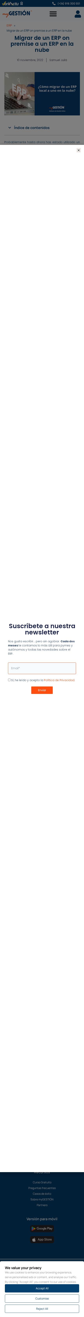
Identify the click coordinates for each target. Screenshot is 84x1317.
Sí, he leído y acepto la (43, 680)
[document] (42, 658)
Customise (42, 1298)
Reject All (42, 1309)
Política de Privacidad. (59, 680)
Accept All (42, 1288)
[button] (78, 150)
